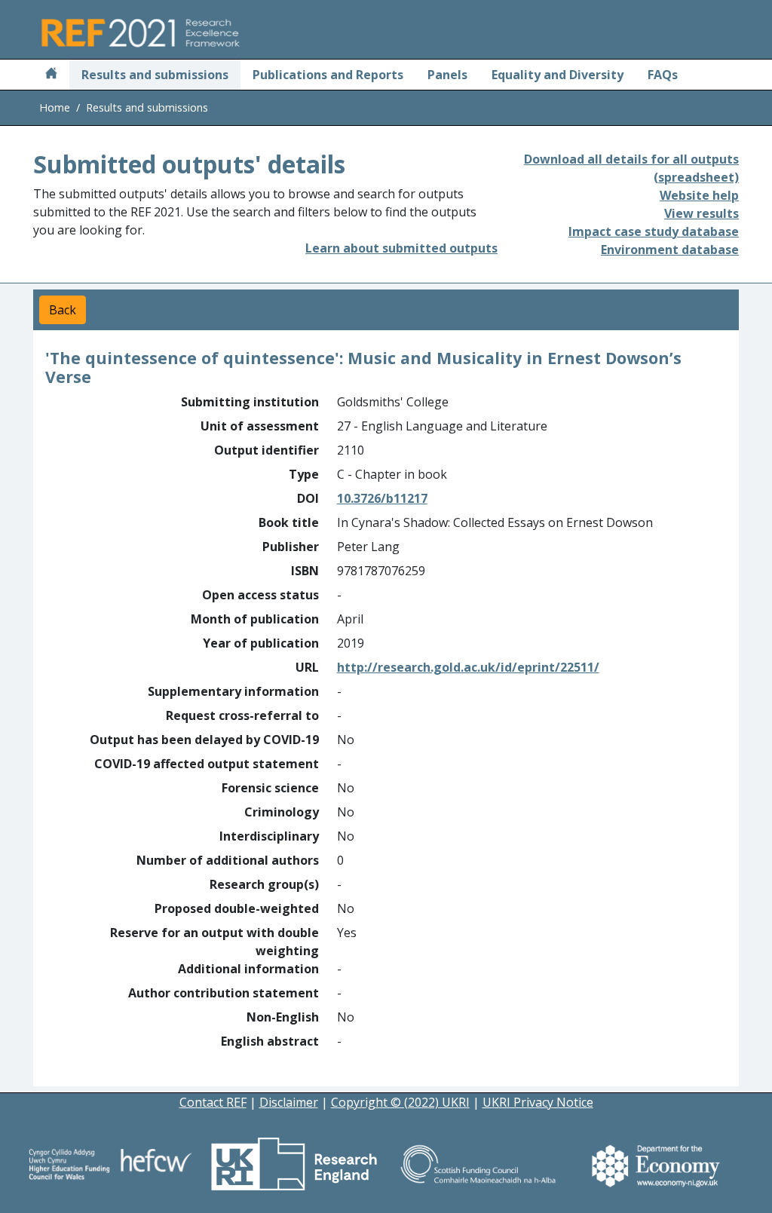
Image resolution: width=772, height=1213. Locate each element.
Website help (699, 195)
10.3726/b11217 (382, 498)
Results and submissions (154, 74)
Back (62, 310)
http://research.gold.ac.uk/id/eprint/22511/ (468, 667)
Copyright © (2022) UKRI (400, 1102)
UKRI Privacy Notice (537, 1102)
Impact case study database (653, 231)
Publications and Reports (328, 74)
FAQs (663, 74)
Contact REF (213, 1102)
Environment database (670, 249)
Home (54, 107)
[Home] (51, 75)
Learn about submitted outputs (401, 248)
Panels (447, 74)
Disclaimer (288, 1102)
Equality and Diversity (557, 74)
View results (701, 213)
